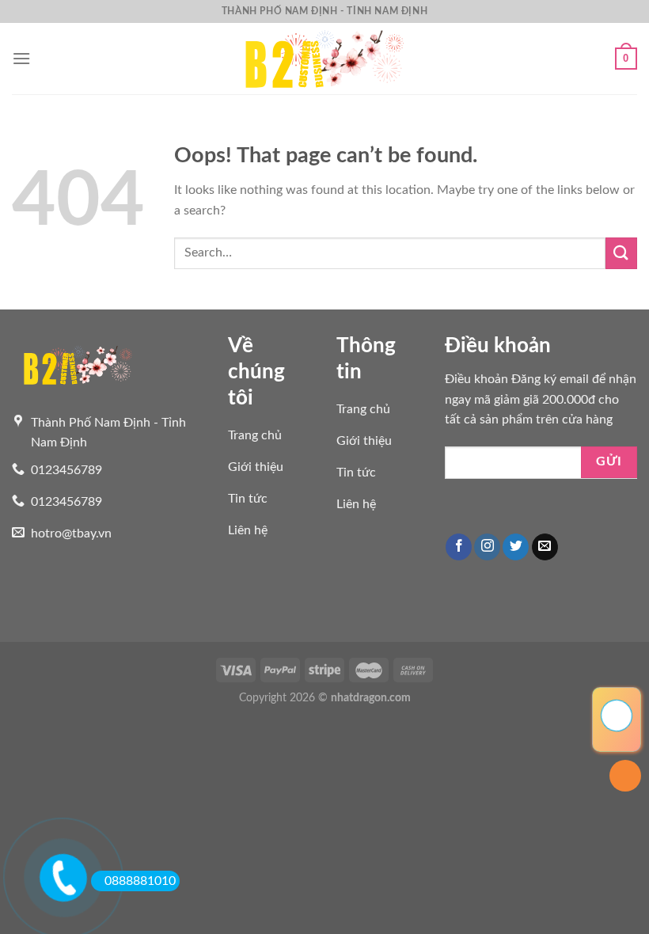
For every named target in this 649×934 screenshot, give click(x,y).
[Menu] (21, 58)
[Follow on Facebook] (459, 546)
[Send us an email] (545, 546)
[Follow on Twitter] (516, 546)
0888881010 (140, 881)
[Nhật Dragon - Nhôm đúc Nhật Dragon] (324, 58)
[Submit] (621, 252)
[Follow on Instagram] (487, 546)
